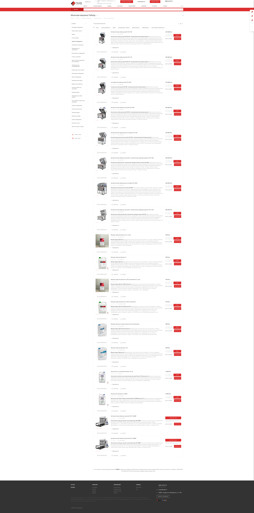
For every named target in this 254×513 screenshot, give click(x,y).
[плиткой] (179, 24)
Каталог (73, 484)
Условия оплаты (117, 487)
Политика (116, 492)
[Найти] (181, 9)
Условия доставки (117, 489)
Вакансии (94, 492)
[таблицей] (183, 24)
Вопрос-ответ (139, 487)
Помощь (138, 484)
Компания (95, 484)
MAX (182, 2)
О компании (94, 487)
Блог (137, 489)
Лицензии (94, 491)
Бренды (73, 487)
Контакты (94, 489)
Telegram (179, 2)
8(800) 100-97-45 (169, 1)
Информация (117, 484)
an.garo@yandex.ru (163, 489)
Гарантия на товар (117, 491)
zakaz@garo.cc (141, 1)
